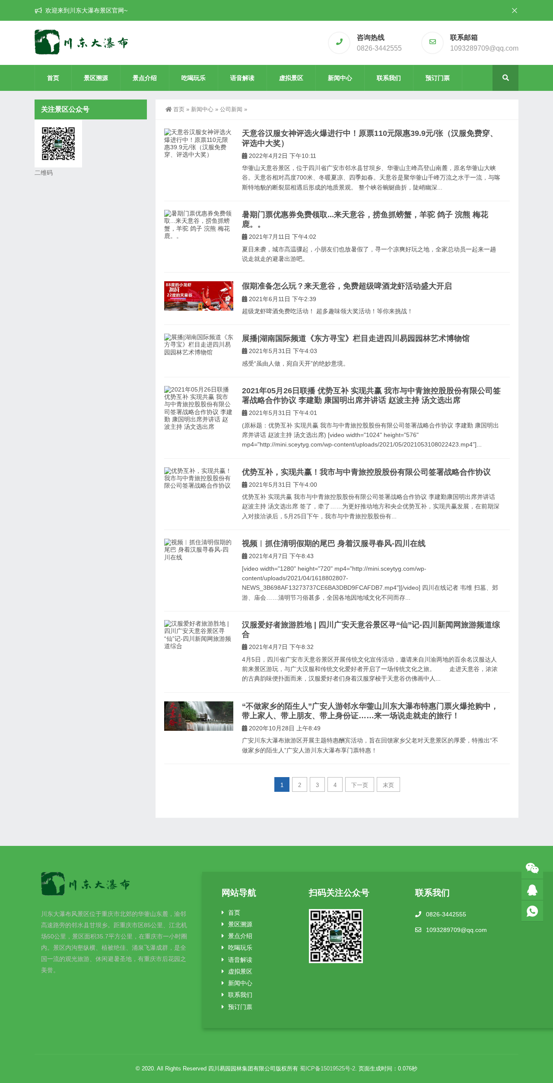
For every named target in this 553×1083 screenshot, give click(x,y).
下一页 (359, 785)
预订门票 (438, 77)
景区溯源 (96, 77)
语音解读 (242, 77)
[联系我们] (532, 889)
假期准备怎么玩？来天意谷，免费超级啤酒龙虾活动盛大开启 (347, 286)
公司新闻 (231, 109)
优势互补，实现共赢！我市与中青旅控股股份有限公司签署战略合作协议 (366, 472)
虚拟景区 (291, 77)
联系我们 (389, 77)
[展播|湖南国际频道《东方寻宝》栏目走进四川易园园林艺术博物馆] (198, 345)
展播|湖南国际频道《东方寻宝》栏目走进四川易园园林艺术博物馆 (356, 338)
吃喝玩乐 (193, 77)
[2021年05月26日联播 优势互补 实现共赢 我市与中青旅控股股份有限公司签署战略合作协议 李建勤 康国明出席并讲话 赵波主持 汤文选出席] (198, 408)
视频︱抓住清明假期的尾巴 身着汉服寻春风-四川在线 (334, 543)
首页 (53, 77)
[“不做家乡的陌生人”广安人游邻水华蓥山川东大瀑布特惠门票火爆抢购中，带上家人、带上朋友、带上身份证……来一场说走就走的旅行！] (198, 716)
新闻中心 (340, 77)
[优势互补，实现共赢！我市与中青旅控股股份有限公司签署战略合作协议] (198, 478)
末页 (388, 785)
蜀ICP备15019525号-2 (327, 1068)
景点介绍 (145, 77)
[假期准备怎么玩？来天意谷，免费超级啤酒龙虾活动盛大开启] (198, 296)
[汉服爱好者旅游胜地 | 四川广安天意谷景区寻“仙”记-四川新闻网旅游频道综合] (198, 635)
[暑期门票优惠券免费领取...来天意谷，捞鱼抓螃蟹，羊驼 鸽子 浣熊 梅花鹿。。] (198, 225)
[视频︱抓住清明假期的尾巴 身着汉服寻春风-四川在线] (198, 550)
